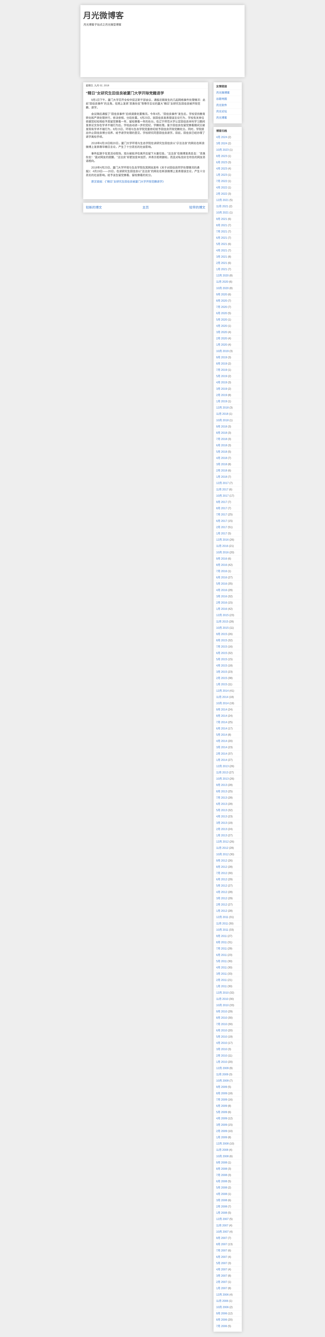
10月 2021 (222, 212)
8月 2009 (221, 1093)
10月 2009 (222, 1080)
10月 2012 (222, 854)
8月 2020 (221, 300)
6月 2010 (221, 1030)
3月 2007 (221, 1275)
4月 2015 (221, 665)
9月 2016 (221, 558)
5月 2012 (221, 885)
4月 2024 (221, 137)
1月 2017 (221, 533)
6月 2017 (221, 520)
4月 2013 (221, 816)
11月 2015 (222, 621)
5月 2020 (221, 319)
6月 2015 (221, 653)
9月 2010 (221, 1011)
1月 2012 (221, 910)
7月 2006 (221, 1326)
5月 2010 (221, 1036)
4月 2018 (221, 458)
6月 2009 (221, 1105)
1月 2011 (221, 986)
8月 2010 (221, 1017)
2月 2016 (221, 602)
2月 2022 (221, 193)
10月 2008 (222, 1156)
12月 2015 (222, 615)
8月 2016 (221, 564)
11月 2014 (222, 697)
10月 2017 (222, 495)
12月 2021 (222, 200)
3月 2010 (221, 1049)
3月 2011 (221, 973)
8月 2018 (221, 432)
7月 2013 (221, 797)
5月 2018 (221, 451)
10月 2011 (222, 929)
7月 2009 (221, 1099)
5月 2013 (221, 810)
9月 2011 (221, 936)
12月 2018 (222, 407)
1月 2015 (221, 684)
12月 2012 (222, 841)
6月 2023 (221, 162)
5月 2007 (221, 1263)
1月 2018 (221, 476)
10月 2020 (222, 288)
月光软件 (221, 105)
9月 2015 (221, 634)
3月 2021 (221, 256)
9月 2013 (221, 785)
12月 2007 (222, 1219)
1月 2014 (221, 759)
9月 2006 (221, 1313)
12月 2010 (222, 992)
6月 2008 (221, 1181)
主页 (145, 207)
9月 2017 (221, 502)
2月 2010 (221, 1055)
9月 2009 (221, 1086)
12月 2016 (222, 539)
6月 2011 (221, 955)
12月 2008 (222, 1143)
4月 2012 (221, 892)
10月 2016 (222, 552)
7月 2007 (221, 1250)
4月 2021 (221, 250)
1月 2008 (221, 1212)
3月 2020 (221, 332)
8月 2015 (221, 640)
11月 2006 (222, 1300)
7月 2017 (221, 514)
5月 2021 (221, 244)
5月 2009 (221, 1112)
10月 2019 (222, 351)
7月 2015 (221, 646)
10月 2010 (222, 1005)
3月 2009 (221, 1124)
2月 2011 (221, 980)
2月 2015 (221, 678)
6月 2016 (221, 577)
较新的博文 (94, 207)
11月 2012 (222, 847)
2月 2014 (221, 753)
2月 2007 (221, 1282)
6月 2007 (221, 1256)
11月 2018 (222, 413)
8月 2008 (221, 1168)
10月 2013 (222, 778)
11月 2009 (222, 1074)
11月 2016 (222, 546)
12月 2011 (222, 917)
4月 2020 (221, 325)
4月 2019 (221, 382)
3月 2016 (221, 596)
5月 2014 (221, 734)
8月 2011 (221, 942)
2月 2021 (221, 263)
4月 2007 (221, 1269)
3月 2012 (221, 898)
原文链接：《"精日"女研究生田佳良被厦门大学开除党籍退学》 (128, 181)
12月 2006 (222, 1294)
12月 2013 (222, 766)
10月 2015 (222, 627)
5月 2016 (221, 583)
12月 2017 (222, 483)
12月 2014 (222, 690)
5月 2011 (221, 961)
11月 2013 (222, 772)
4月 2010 (221, 1042)
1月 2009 (221, 1137)
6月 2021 (221, 237)
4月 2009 (221, 1118)
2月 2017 (221, 527)
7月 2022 (221, 181)
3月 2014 (221, 747)
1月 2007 (221, 1288)
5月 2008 (221, 1187)
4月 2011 (221, 967)
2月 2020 (221, 338)
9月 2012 (221, 860)
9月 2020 (221, 294)
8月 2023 (221, 156)
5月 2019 (221, 376)
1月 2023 (221, 174)
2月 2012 (221, 904)
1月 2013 (221, 835)
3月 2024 (221, 143)
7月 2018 (221, 439)
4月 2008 (221, 1194)
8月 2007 (221, 1244)
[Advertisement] (162, 51)
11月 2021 (222, 206)
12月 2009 (222, 1068)
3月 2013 (221, 822)
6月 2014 (221, 728)
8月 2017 (221, 508)
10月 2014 (222, 703)
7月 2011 (221, 948)
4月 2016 (221, 590)
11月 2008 (222, 1149)
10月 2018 (222, 420)
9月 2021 (221, 219)
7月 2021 (221, 231)
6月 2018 (221, 445)
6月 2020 (221, 313)
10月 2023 (222, 149)
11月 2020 (222, 281)
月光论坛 (221, 111)
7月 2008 (221, 1175)
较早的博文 (197, 207)
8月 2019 (221, 363)
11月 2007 (222, 1225)
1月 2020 (221, 344)
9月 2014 (221, 709)
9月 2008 (221, 1162)
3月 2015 (221, 671)
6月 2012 (221, 879)
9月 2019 (221, 357)
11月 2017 (222, 489)
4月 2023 (221, 168)
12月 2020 (222, 275)
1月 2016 (221, 608)
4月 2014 (221, 741)
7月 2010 (221, 1024)
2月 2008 (221, 1206)
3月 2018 (221, 464)
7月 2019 (221, 369)
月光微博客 (103, 15)
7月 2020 (221, 306)
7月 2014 (221, 722)
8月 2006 (221, 1319)
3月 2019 (221, 388)
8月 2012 (221, 866)
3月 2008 (221, 1200)
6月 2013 (221, 803)
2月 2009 (221, 1131)
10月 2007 (222, 1231)
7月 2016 (221, 571)
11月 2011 (222, 923)
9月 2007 (221, 1238)
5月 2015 (221, 659)
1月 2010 (221, 1061)
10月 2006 (222, 1307)
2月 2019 (221, 395)
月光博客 (221, 117)
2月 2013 (221, 829)
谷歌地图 (221, 98)
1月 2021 (221, 269)
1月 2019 (221, 401)
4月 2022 (221, 187)
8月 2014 (221, 715)
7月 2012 (221, 873)
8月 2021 (221, 225)
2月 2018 (221, 470)
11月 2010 (222, 999)
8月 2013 (221, 791)
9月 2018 (221, 426)
